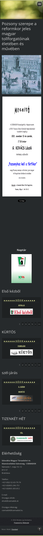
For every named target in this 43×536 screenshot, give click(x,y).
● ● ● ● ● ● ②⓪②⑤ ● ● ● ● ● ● (19, 382)
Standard (15, 529)
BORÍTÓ (21, 392)
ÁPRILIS (21, 305)
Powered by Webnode (21, 523)
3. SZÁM (21, 387)
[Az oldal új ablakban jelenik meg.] (21, 74)
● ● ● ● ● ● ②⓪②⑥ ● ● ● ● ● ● (19, 300)
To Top (39, 529)
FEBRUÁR (21, 346)
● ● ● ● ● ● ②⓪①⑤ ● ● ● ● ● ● (19, 427)
